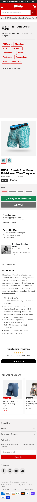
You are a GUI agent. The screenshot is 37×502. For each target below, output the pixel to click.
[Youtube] (16, 471)
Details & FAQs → (9, 237)
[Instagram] (10, 471)
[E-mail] (22, 471)
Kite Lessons (5, 482)
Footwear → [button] (8, 57)
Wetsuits (24, 482)
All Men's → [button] (7, 44)
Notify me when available (19, 199)
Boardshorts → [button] (9, 53)
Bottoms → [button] (16, 48)
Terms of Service (17, 489)
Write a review (18, 361)
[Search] (33, 12)
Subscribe (18, 457)
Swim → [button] (21, 53)
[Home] (2, 18)
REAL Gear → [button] (20, 44)
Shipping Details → (9, 222)
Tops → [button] (6, 48)
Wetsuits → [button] (16, 61)
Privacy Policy (28, 489)
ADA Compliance (6, 489)
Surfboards (15, 482)
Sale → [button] (6, 61)
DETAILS (31, 1)
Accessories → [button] (22, 57)
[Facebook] (4, 471)
